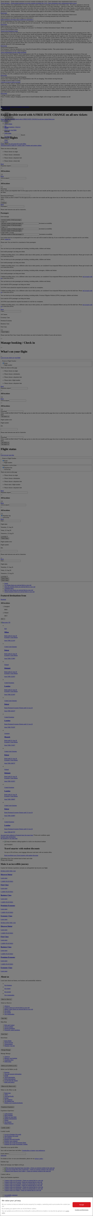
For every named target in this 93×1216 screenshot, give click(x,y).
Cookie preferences (81, 1210)
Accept (81, 1205)
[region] (46, 1206)
